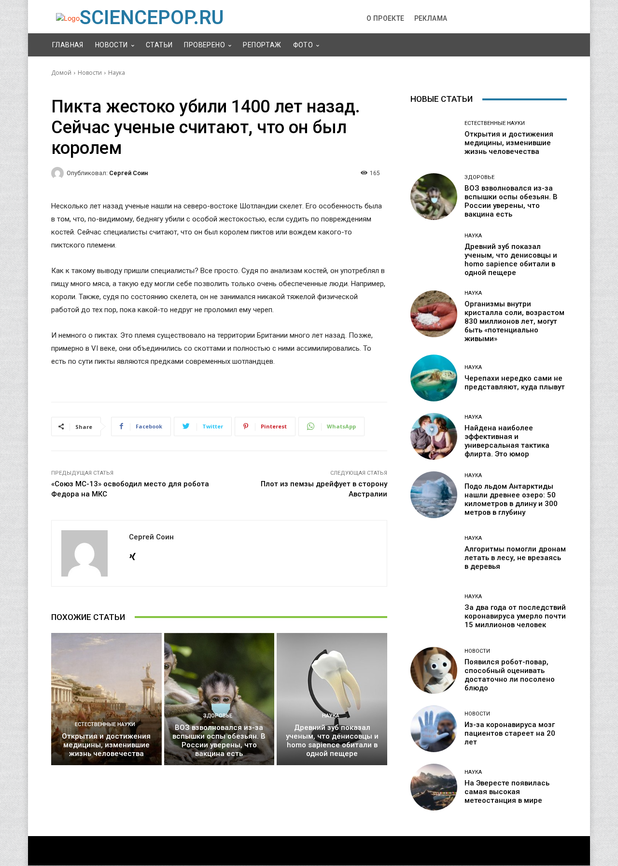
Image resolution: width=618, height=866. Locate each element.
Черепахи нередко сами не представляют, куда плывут (514, 382)
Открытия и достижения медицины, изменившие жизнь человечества (106, 745)
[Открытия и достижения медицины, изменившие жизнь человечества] (106, 699)
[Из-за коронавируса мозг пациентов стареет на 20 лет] (433, 728)
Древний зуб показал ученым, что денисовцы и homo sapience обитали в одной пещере (332, 740)
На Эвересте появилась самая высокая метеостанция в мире (506, 792)
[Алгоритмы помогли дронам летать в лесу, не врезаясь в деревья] (433, 553)
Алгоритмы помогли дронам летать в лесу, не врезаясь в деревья (515, 558)
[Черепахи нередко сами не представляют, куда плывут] (433, 378)
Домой (61, 73)
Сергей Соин (128, 173)
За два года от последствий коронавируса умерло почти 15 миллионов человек (515, 616)
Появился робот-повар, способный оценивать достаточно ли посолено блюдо (509, 675)
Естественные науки (105, 724)
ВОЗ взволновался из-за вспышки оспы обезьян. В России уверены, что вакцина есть (219, 740)
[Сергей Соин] (59, 173)
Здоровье (217, 715)
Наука (116, 73)
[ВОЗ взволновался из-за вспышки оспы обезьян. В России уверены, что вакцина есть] (219, 699)
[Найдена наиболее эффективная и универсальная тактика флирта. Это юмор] (433, 436)
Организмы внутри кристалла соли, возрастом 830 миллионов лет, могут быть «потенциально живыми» (514, 321)
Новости (90, 73)
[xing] (132, 554)
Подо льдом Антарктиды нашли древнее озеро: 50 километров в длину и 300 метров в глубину (511, 499)
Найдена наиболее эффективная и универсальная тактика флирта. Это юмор (506, 441)
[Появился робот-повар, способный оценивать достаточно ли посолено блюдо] (433, 670)
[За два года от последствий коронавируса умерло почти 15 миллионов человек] (433, 611)
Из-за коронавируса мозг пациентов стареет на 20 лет (509, 733)
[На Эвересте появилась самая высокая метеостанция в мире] (433, 787)
